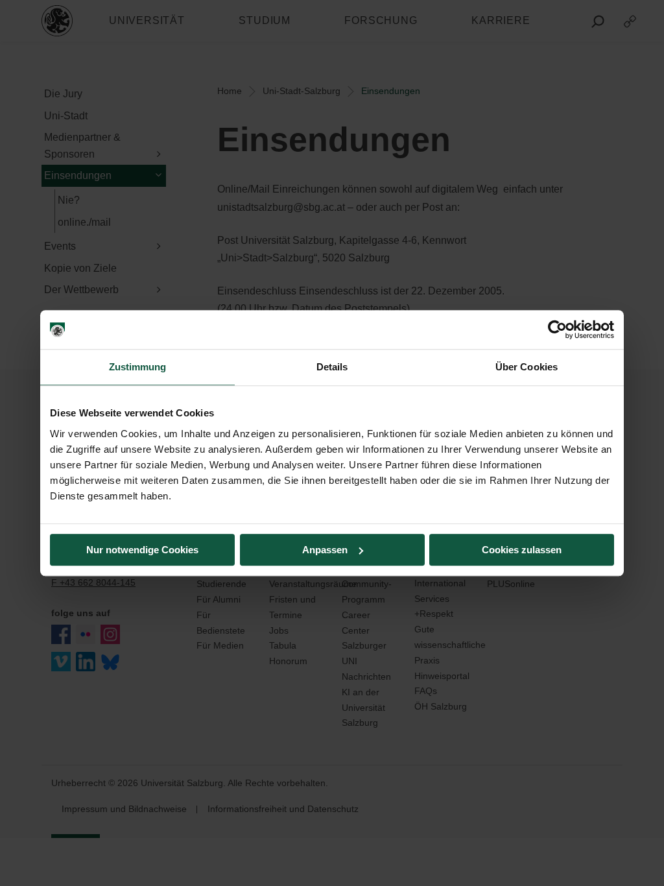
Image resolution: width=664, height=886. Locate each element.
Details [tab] (332, 366)
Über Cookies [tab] (526, 366)
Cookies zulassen (522, 549)
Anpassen (325, 549)
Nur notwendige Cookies (142, 549)
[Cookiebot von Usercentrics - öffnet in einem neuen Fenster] (557, 329)
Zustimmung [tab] (138, 366)
